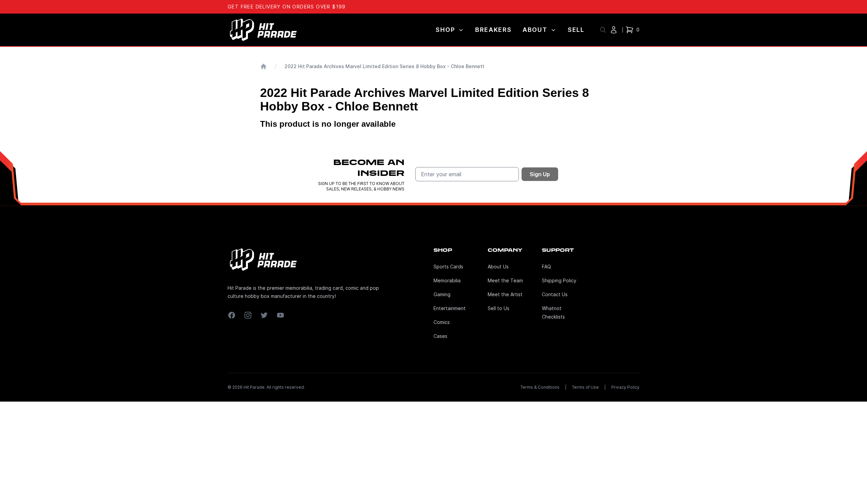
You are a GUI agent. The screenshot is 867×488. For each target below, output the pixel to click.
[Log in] (613, 29)
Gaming (442, 294)
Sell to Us (498, 308)
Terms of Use (585, 387)
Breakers (493, 29)
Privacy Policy (625, 387)
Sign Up (540, 174)
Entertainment (450, 308)
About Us (498, 266)
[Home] (263, 66)
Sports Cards (448, 266)
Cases (440, 336)
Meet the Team (505, 280)
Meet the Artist (505, 294)
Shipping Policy (559, 280)
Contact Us (555, 294)
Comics (442, 322)
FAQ (546, 266)
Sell (576, 29)
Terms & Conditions (540, 387)
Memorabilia (447, 280)
